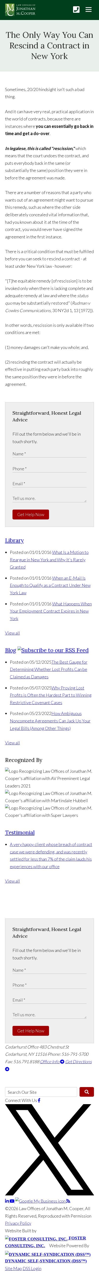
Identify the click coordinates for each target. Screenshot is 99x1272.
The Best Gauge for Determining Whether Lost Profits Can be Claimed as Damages (48, 669)
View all (12, 633)
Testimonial (20, 832)
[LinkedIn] (7, 1201)
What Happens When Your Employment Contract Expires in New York (51, 611)
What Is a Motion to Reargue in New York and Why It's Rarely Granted (49, 560)
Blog (10, 650)
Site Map (13, 1268)
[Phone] (76, 9)
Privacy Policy (18, 1223)
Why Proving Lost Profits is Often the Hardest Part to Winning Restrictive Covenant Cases (51, 695)
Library (14, 540)
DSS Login (32, 1268)
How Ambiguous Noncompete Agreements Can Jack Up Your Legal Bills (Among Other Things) (50, 721)
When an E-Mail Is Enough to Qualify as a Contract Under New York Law (50, 585)
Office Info (50, 1061)
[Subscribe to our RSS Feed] (53, 650)
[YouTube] (12, 1201)
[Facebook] (39, 1100)
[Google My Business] (40, 1201)
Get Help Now (30, 514)
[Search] (87, 1092)
